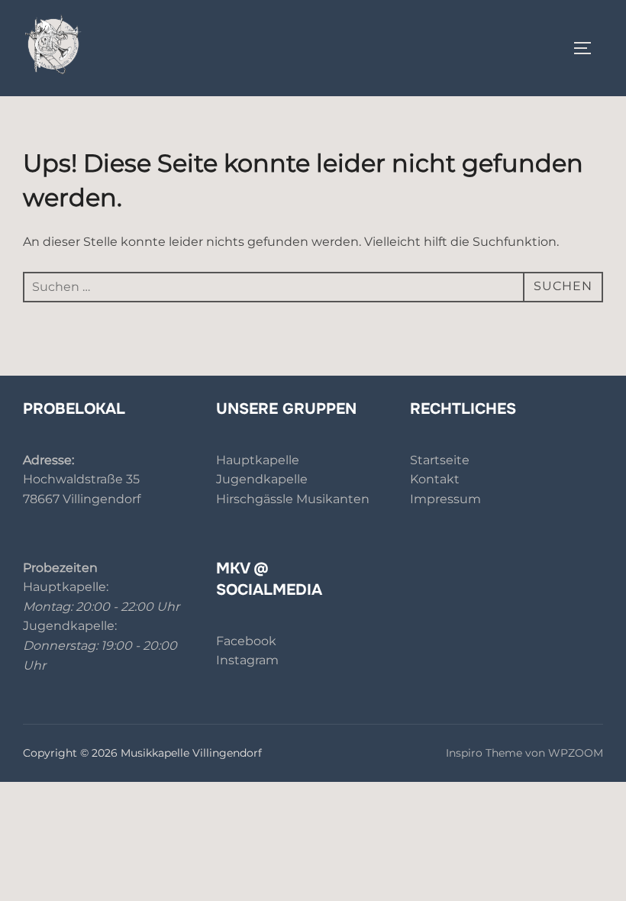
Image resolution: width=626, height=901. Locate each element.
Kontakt (435, 479)
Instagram (247, 660)
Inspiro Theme (484, 753)
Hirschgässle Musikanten (292, 499)
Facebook (246, 641)
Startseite (440, 460)
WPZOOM (575, 753)
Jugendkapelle (262, 479)
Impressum (445, 499)
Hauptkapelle (257, 460)
